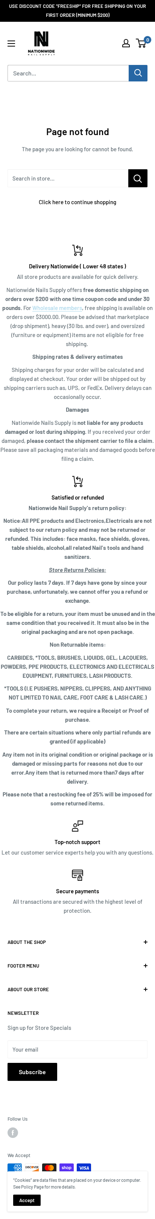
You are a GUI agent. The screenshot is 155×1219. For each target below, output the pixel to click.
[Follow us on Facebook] (13, 1132)
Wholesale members (57, 307)
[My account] (126, 43)
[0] (141, 43)
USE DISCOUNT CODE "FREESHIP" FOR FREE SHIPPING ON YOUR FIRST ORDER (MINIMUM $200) (77, 10)
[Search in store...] (137, 178)
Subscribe (32, 1071)
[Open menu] (11, 44)
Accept (27, 1200)
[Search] (138, 73)
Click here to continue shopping (77, 202)
